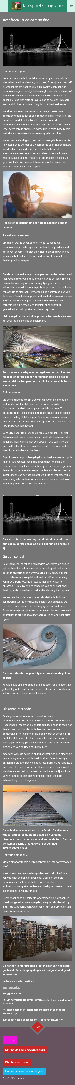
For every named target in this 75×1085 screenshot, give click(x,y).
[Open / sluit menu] (4, 6)
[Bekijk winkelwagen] (71, 6)
